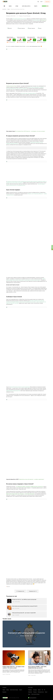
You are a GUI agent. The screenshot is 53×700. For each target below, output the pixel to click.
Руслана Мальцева (26, 15)
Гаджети (8, 586)
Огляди (7, 689)
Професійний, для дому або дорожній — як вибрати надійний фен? (31, 479)
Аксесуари (35, 689)
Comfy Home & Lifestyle (14, 689)
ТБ (44, 689)
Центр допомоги (33, 697)
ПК (42, 689)
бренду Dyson (44, 19)
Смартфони (30, 689)
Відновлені (45, 6)
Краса (29, 694)
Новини (4, 689)
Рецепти (20, 689)
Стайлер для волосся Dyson (11, 86)
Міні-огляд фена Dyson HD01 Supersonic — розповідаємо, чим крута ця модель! (30, 131)
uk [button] (41, 1)
